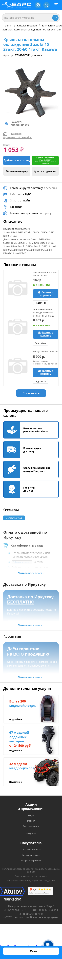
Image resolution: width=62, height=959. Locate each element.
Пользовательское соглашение (31, 875)
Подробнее (40, 302)
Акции (31, 815)
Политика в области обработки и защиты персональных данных (31, 870)
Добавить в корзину (17, 160)
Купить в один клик (45, 171)
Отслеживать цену (17, 171)
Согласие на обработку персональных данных (31, 880)
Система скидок (31, 826)
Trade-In (31, 820)
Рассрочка (31, 833)
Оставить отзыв (14, 518)
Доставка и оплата (31, 849)
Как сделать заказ (31, 855)
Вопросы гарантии (31, 860)
